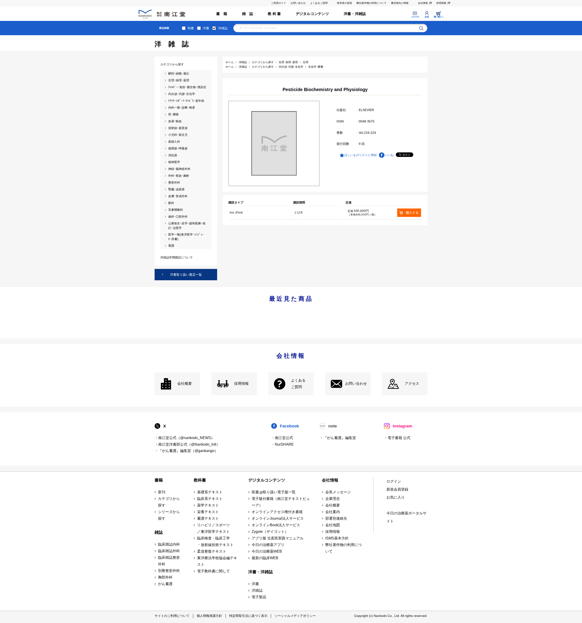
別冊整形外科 (169, 571)
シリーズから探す (169, 515)
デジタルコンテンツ (312, 14)
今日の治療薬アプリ (268, 545)
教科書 (200, 480)
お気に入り (395, 497)
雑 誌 (247, 14)
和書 (191, 28)
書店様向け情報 (400, 3)
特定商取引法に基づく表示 (248, 616)
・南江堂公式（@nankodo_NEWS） (185, 438)
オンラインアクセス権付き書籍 (277, 512)
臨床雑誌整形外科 (169, 561)
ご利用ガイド (278, 3)
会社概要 (184, 383)
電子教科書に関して (213, 571)
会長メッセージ (338, 492)
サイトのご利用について (172, 616)
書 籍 (221, 14)
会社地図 (332, 525)
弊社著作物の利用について (371, 3)
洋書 (206, 28)
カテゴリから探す (169, 502)
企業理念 (332, 499)
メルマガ (415, 17)
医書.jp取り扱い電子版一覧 (274, 492)
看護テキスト (208, 518)
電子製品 (259, 597)
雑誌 (159, 532)
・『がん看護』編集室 (338, 438)
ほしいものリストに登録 (360, 155)
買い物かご (439, 17)
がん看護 (165, 584)
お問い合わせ (298, 3)
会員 (427, 17)
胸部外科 (165, 577)
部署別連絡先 (336, 518)
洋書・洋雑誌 (355, 14)
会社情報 (423, 3)
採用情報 (441, 3)
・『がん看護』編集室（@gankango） (186, 451)
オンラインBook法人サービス (276, 525)
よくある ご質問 (298, 383)
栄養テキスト (208, 512)
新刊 (161, 492)
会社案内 (332, 512)
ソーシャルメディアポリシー (295, 616)
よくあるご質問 (319, 3)
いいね (389, 155)
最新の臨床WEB (265, 558)
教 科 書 (274, 14)
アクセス (412, 383)
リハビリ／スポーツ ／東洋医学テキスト (213, 528)
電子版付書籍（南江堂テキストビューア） (281, 502)
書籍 (159, 480)
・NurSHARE (282, 444)
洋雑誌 (223, 28)
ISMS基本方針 (337, 538)
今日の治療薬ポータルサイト (406, 517)
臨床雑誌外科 (169, 551)
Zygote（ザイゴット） (270, 532)
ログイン (393, 481)
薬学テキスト (208, 505)
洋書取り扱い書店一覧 (186, 274)
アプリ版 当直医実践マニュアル (278, 538)
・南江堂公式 (282, 438)
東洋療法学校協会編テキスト (217, 561)
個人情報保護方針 (209, 616)
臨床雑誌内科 (169, 544)
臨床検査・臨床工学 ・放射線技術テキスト (215, 541)
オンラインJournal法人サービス (278, 518)
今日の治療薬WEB (267, 551)
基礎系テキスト (210, 492)
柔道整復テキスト (211, 551)
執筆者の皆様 (344, 3)
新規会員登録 (397, 489)
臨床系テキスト (210, 499)
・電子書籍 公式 (397, 438)
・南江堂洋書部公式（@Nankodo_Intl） (187, 444)
